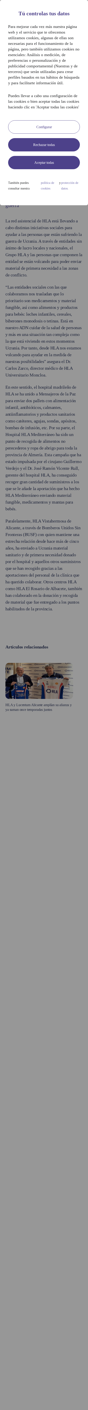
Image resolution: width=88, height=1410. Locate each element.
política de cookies (47, 185)
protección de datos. (69, 185)
